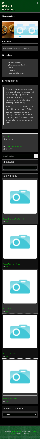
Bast (6, 311)
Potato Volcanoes (9, 309)
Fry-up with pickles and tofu (12, 354)
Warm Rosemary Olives (11, 264)
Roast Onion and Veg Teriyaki (13, 219)
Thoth (7, 136)
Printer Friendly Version (13, 146)
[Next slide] (35, 29)
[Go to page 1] (20, 36)
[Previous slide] (4, 29)
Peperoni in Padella (10, 399)
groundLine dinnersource (8, 8)
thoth (6, 401)
